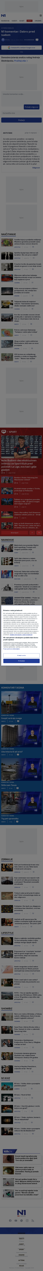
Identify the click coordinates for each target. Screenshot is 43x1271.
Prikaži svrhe (21, 655)
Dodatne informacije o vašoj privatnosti (21, 634)
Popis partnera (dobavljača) (11, 649)
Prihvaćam (21, 661)
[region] (21, 635)
